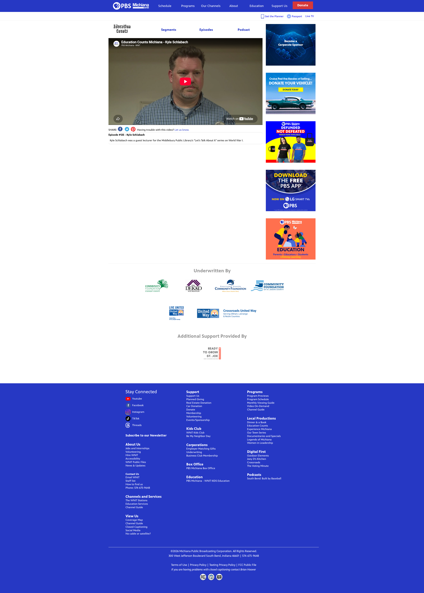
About (233, 6)
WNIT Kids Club (195, 432)
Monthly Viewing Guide (260, 402)
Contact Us (132, 474)
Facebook (138, 405)
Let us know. (182, 129)
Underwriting (194, 452)
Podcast (244, 30)
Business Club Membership (202, 455)
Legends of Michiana (259, 439)
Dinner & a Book (256, 422)
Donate (302, 5)
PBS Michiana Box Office (200, 468)
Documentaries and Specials (264, 436)
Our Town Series (256, 432)
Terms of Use (179, 564)
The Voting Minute (258, 465)
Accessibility (133, 458)
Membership (193, 413)
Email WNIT (132, 477)
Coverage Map (134, 519)
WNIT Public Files (136, 462)
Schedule (164, 6)
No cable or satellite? (138, 533)
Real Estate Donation (198, 402)
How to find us (134, 484)
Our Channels (210, 6)
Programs (188, 6)
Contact (211, 577)
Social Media (133, 530)
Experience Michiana (259, 429)
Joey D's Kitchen (256, 458)
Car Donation (194, 406)
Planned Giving (195, 399)
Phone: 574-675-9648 (138, 487)
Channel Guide (134, 507)
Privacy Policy (198, 564)
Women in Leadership (260, 442)
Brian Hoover (248, 569)
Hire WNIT (132, 455)
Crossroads (253, 462)
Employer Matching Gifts (201, 448)
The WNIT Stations (136, 500)
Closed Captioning (219, 577)
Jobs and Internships (137, 448)
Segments (168, 30)
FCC (203, 577)
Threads (137, 425)
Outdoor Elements (258, 455)
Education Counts (129, 28)
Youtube (137, 398)
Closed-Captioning (136, 526)
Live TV (309, 16)
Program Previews (258, 395)
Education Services (137, 503)
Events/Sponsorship (198, 420)
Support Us (279, 6)
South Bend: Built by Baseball (264, 478)
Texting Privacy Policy (222, 564)
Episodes (206, 30)
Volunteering (133, 451)
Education (257, 6)
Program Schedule (258, 399)
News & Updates (135, 465)
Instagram (138, 411)
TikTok (135, 418)
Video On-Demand (258, 406)
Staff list (130, 480)
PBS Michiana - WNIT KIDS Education (208, 480)
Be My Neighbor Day (198, 436)
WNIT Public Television (131, 6)
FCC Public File (247, 564)
